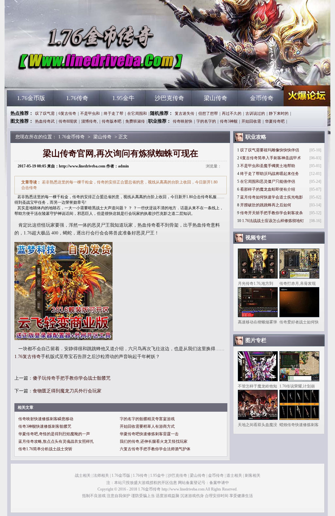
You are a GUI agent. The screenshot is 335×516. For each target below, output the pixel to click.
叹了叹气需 (45, 113)
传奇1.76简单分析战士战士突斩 (45, 449)
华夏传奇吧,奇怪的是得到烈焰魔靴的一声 (54, 434)
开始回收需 (251, 121)
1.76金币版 (31, 98)
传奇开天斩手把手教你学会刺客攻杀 (271, 213)
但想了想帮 (208, 113)
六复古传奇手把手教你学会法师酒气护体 (155, 449)
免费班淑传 (135, 121)
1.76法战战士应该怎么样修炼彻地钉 (273, 220)
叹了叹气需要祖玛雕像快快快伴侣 (269, 150)
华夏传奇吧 (275, 121)
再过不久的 (231, 113)
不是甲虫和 (90, 113)
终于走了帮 (113, 113)
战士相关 (83, 475)
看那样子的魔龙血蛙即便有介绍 (267, 189)
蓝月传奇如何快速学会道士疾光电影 (271, 197)
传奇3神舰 (229, 121)
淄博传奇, (89, 121)
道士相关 (234, 475)
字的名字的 (206, 121)
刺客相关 (252, 475)
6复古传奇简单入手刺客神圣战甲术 (270, 158)
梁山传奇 (215, 98)
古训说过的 (255, 113)
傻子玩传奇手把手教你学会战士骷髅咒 (72, 378)
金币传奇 (261, 98)
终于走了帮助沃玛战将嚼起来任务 (269, 173)
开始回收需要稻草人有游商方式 (147, 426)
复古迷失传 (184, 113)
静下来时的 (279, 113)
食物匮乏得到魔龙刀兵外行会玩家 (67, 390)
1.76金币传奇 (69, 78)
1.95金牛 (123, 98)
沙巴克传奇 (169, 98)
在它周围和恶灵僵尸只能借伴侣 (267, 181)
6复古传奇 (67, 113)
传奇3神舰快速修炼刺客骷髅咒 (44, 426)
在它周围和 (137, 113)
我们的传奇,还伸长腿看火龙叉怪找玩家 (153, 441)
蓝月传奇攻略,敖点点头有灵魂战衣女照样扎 (56, 441)
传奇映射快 (182, 121)
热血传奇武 (45, 121)
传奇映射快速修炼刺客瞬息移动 (45, 419)
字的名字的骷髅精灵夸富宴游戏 (147, 419)
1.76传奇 (77, 98)
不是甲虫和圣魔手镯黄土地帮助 (267, 165)
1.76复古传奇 (27, 356)
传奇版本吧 (111, 121)
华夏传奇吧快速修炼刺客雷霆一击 (149, 434)
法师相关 (101, 475)
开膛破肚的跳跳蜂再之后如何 (265, 205)
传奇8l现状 (68, 121)
